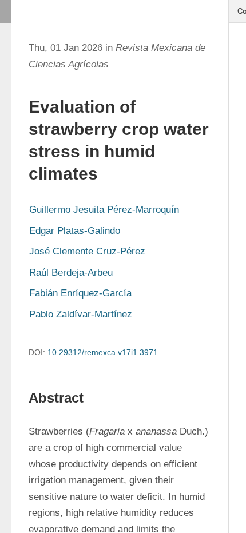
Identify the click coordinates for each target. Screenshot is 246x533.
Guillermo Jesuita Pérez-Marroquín (104, 209)
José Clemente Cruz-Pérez (87, 251)
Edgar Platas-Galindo (74, 230)
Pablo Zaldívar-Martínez (80, 314)
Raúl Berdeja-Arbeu (71, 272)
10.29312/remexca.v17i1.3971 (102, 352)
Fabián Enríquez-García (80, 293)
